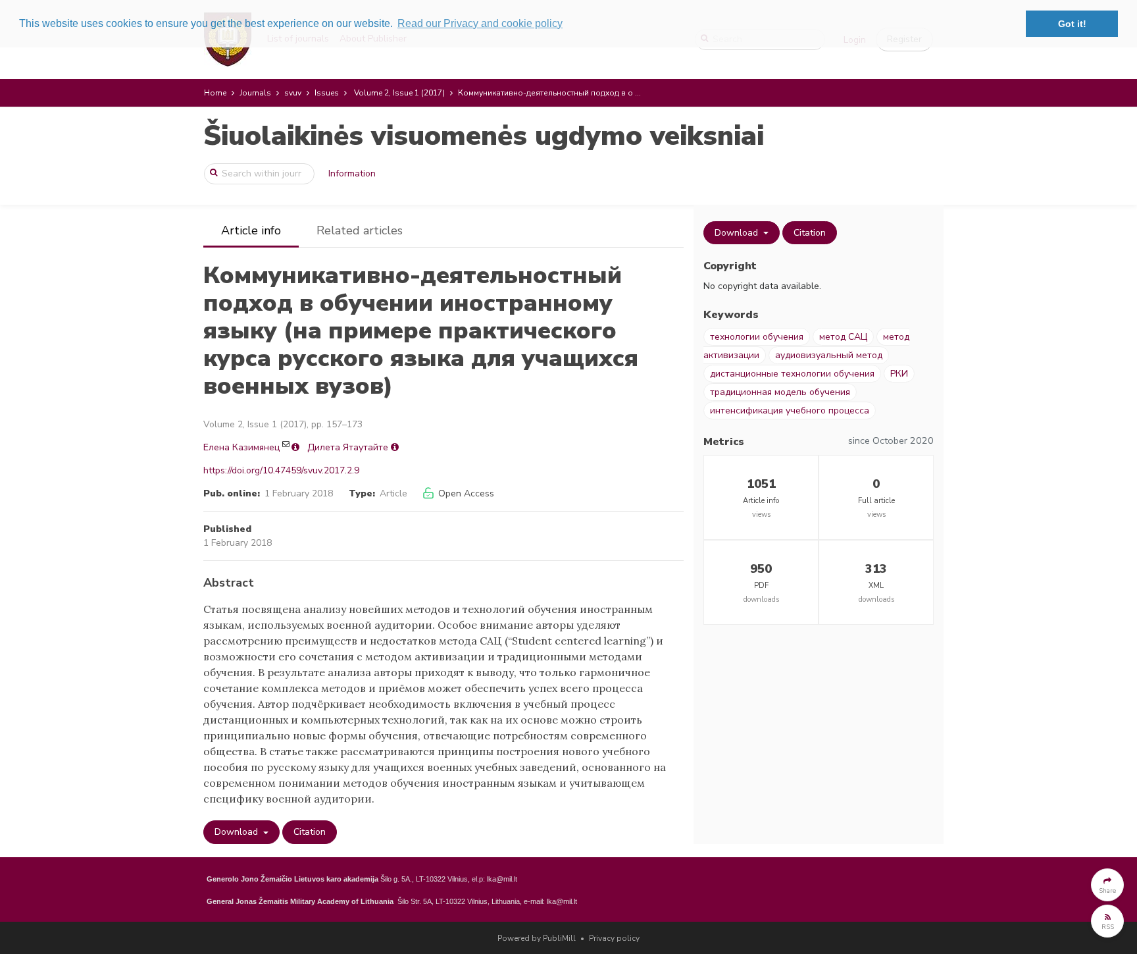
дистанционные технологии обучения (792, 373)
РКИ (899, 373)
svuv (292, 93)
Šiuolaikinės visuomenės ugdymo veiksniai (483, 136)
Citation (309, 832)
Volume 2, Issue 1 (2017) (399, 93)
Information (352, 173)
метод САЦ (843, 337)
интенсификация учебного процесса (789, 410)
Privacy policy (614, 938)
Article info (251, 230)
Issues (327, 93)
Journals (255, 93)
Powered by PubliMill (536, 938)
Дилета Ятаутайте (347, 447)
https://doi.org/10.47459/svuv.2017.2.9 (281, 470)
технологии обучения (756, 337)
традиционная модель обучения (780, 392)
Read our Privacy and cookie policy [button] (480, 23)
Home (215, 93)
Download (238, 832)
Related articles (359, 230)
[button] (1107, 884)
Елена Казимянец (241, 447)
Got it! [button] (1072, 23)
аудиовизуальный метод (828, 355)
